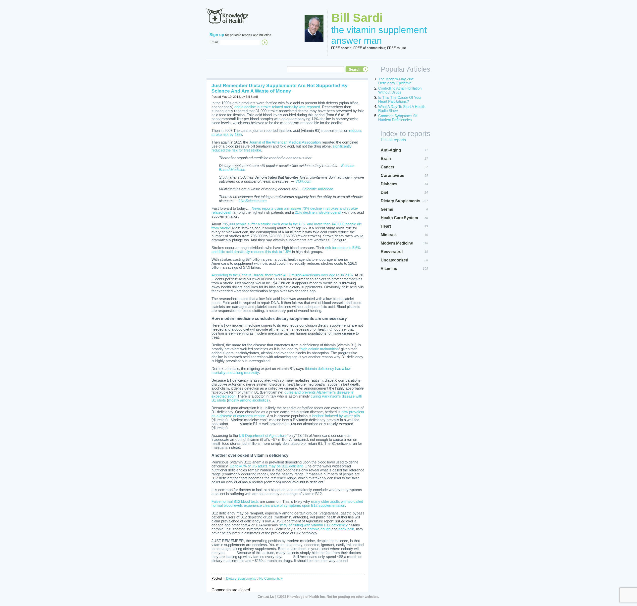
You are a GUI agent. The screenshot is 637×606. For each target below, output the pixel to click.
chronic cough (319, 529)
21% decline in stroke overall (318, 212)
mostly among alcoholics (248, 400)
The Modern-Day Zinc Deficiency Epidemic (396, 81)
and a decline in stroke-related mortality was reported (277, 107)
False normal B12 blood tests (235, 502)
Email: (214, 42)
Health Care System (399, 218)
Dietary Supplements (241, 578)
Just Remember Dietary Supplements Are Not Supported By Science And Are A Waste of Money (280, 88)
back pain (346, 529)
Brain (386, 158)
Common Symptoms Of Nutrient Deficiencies (397, 118)
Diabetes (389, 184)
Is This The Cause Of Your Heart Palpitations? (400, 99)
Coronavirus (392, 175)
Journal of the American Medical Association (285, 142)
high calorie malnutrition (320, 349)
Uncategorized (394, 260)
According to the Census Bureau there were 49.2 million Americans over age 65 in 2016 (282, 275)
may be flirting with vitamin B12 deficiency (314, 525)
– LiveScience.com (251, 201)
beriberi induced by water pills (336, 416)
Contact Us (266, 597)
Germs (387, 209)
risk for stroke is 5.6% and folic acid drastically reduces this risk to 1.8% (286, 250)
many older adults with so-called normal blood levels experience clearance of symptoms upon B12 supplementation (287, 503)
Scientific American (317, 189)
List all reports (393, 140)
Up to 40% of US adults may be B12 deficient (266, 466)
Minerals (389, 235)
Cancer (387, 167)
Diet (384, 192)
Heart (386, 226)
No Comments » (271, 578)
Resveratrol (392, 252)
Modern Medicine (397, 243)
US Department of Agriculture (262, 436)
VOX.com (303, 181)
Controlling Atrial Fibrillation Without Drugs (400, 90)
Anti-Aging (391, 150)
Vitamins (389, 268)
